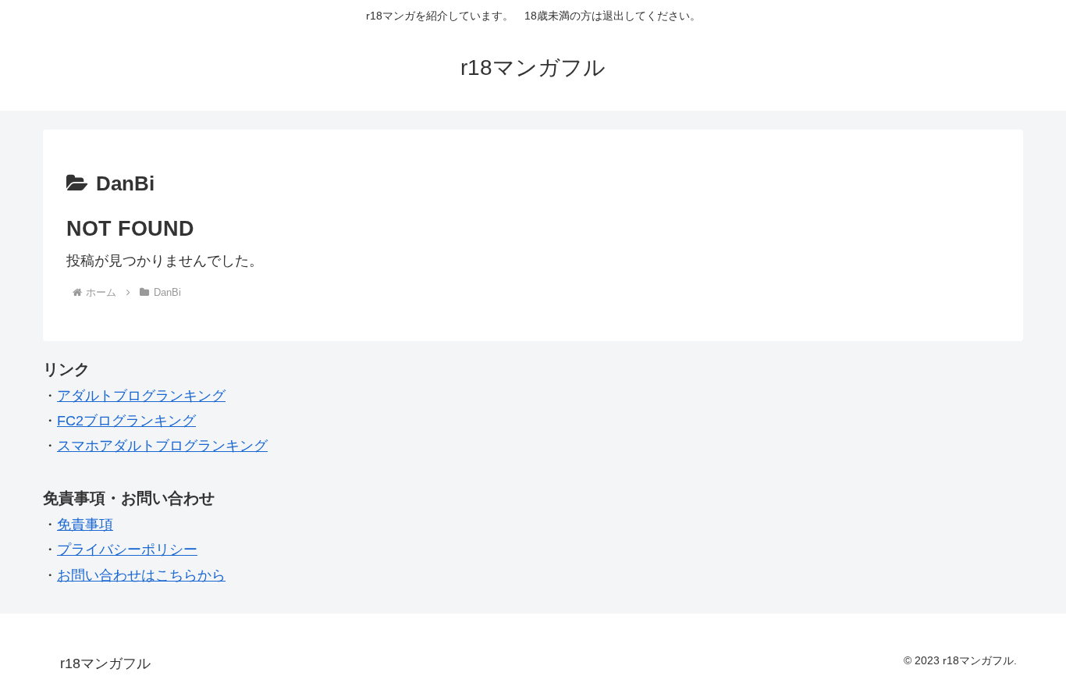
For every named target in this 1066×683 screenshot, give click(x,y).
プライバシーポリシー (127, 549)
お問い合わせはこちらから (141, 575)
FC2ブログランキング (126, 421)
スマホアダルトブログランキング (162, 446)
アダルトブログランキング (141, 396)
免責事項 (85, 524)
